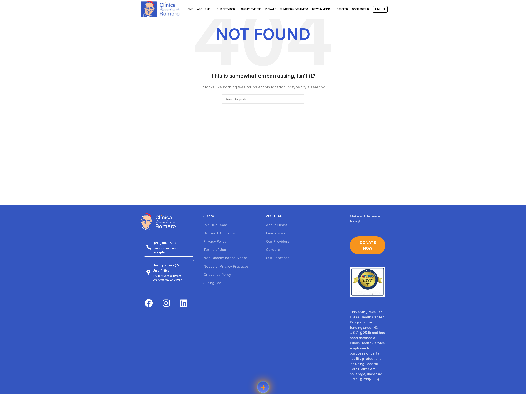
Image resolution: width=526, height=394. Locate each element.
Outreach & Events (219, 233)
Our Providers (278, 241)
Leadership (275, 233)
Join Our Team (215, 224)
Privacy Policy (214, 241)
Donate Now (368, 245)
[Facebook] (149, 303)
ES (383, 9)
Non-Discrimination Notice (225, 257)
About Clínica (277, 224)
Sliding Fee (212, 282)
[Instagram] (166, 303)
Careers (273, 249)
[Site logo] (160, 9)
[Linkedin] (183, 303)
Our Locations (278, 257)
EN (377, 9)
